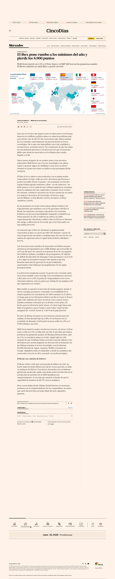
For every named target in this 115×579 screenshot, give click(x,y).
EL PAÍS (74, 38)
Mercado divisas (55, 46)
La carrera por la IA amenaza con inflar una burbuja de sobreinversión (94, 209)
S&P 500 (31, 22)
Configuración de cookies (31, 575)
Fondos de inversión (65, 46)
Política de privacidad (42, 575)
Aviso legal (15, 575)
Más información (21, 424)
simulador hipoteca (25, 526)
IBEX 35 (19, 416)
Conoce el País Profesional (57, 535)
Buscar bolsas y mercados (92, 229)
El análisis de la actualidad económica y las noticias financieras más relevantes (39, 403)
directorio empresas (70, 526)
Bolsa (48, 46)
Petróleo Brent (50, 22)
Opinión (68, 38)
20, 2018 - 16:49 (22, 122)
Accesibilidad (50, 575)
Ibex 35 (14, 22)
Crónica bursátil (22, 51)
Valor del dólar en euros (91, 22)
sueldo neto (36, 526)
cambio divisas (59, 526)
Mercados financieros (42, 416)
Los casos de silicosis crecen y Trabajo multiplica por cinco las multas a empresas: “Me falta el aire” (94, 196)
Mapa (55, 575)
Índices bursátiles (27, 416)
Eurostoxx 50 (70, 22)
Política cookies (22, 575)
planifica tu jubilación (48, 526)
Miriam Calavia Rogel (39, 120)
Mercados (32, 38)
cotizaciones (81, 526)
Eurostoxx (91, 237)
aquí (52, 424)
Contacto (11, 575)
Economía (38, 38)
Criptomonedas (93, 46)
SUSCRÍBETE (91, 38)
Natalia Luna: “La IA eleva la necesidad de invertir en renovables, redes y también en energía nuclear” (94, 216)
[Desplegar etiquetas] (72, 416)
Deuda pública (84, 46)
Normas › (70, 407)
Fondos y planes (53, 38)
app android (100, 526)
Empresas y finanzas (24, 38)
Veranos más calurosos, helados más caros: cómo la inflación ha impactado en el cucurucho (94, 203)
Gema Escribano (23, 120)
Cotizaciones (45, 38)
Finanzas (51, 416)
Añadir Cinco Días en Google (65, 126)
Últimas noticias (62, 38)
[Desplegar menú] (10, 30)
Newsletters (61, 575)
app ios (92, 526)
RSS (58, 575)
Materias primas (76, 46)
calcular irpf (14, 526)
